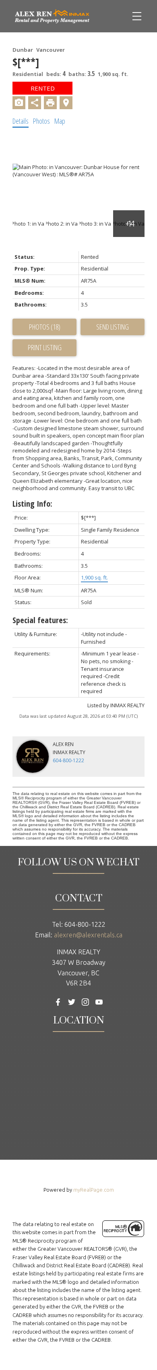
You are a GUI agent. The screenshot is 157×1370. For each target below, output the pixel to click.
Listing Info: (32, 503)
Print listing (45, 347)
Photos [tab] (41, 121)
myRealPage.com (93, 1189)
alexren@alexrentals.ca (88, 935)
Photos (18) (44, 327)
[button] (58, 1002)
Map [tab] (59, 121)
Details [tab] (20, 121)
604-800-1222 (68, 760)
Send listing (112, 327)
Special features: (40, 620)
